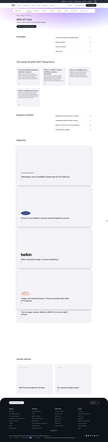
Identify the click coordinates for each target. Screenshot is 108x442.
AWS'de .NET (58, 416)
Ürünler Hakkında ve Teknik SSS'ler (39, 423)
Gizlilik (10, 437)
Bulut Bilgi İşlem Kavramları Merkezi (17, 418)
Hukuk (79, 428)
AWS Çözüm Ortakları (37, 428)
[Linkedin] (88, 436)
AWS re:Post (80, 416)
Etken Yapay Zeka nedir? (14, 416)
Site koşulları (16, 437)
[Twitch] (92, 436)
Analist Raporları (35, 425)
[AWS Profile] (95, 2)
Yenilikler (11, 423)
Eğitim (33, 413)
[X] (84, 436)
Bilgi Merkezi (81, 418)
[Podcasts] (96, 436)
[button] (26, 5)
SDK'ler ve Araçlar (59, 413)
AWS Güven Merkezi (36, 416)
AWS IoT (22, 15)
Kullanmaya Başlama (36, 411)
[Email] (98, 436)
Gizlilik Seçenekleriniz (25, 437)
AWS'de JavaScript (59, 425)
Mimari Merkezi (35, 421)
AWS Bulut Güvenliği (13, 421)
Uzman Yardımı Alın (82, 423)
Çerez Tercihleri (37, 437)
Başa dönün (53, 430)
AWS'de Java (57, 421)
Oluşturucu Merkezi (59, 411)
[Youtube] (94, 436)
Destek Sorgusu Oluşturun (84, 413)
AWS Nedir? (11, 411)
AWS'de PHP (57, 423)
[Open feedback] (107, 221)
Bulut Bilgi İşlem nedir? (14, 413)
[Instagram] (90, 436)
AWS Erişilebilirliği (82, 425)
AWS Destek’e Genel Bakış (83, 421)
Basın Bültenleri (12, 428)
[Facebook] (86, 436)
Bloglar (10, 425)
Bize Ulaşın (80, 411)
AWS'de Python (58, 418)
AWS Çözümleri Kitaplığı (37, 418)
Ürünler (17, 15)
